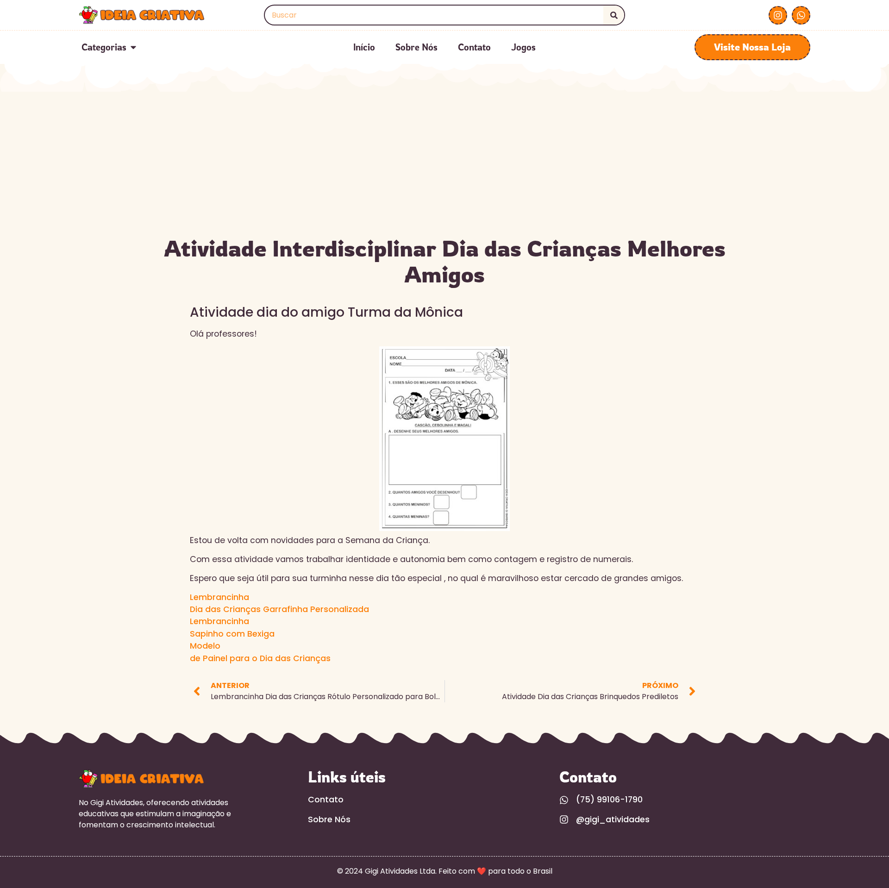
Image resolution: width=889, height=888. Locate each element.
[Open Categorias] (133, 47)
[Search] (613, 15)
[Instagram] (778, 15)
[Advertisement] (444, 161)
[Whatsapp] (801, 15)
